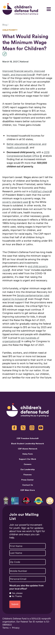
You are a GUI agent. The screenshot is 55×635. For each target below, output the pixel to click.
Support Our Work (27, 459)
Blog (4, 24)
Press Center (27, 480)
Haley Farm (27, 454)
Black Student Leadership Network (27, 444)
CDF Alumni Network (27, 449)
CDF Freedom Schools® (28, 438)
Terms (5, 627)
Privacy (15, 627)
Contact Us (27, 485)
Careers (27, 464)
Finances (27, 475)
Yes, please (17, 593)
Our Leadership (27, 469)
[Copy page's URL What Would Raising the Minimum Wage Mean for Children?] (5, 54)
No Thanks (17, 596)
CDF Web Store (27, 490)
